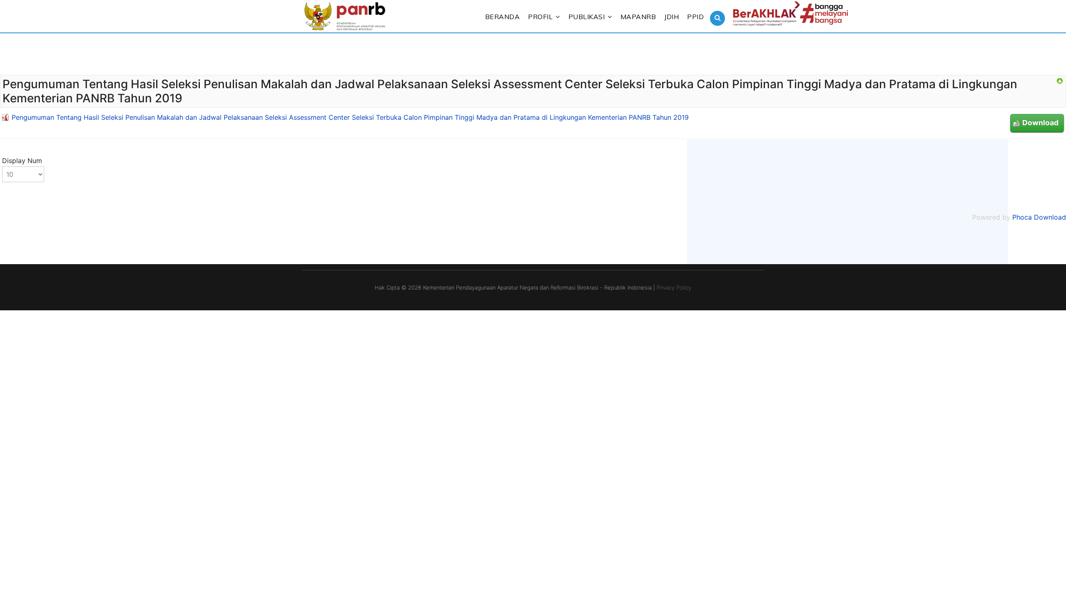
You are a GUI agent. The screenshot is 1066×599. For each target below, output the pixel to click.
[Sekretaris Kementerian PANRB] (1059, 81)
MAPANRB (638, 16)
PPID (695, 16)
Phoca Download (1039, 217)
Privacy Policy (674, 287)
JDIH (671, 16)
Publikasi (586, 16)
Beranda (502, 16)
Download (1040, 122)
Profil (540, 16)
